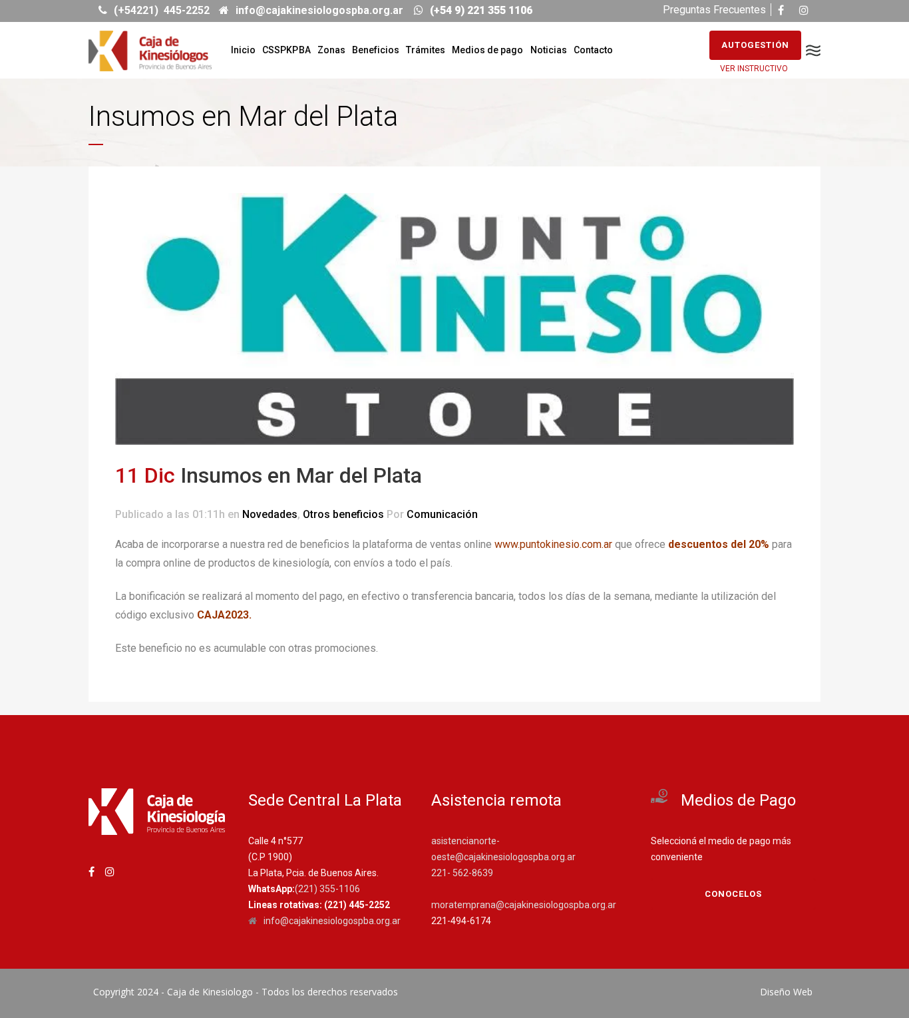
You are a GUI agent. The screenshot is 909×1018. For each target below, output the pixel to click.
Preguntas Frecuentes (714, 9)
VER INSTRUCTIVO (754, 68)
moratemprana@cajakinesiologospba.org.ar (523, 904)
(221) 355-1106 (327, 889)
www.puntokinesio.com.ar (553, 544)
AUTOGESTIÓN (755, 45)
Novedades (269, 514)
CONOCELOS (733, 894)
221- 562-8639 (462, 873)
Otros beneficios (343, 514)
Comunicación (442, 514)
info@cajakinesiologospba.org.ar (332, 920)
